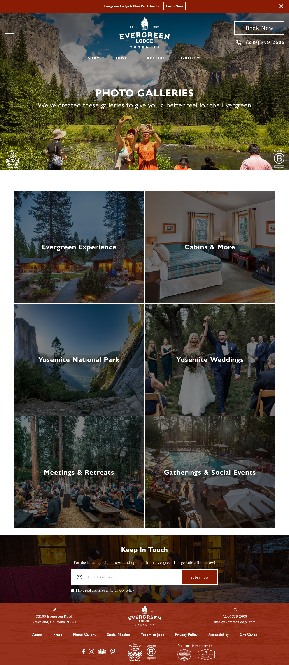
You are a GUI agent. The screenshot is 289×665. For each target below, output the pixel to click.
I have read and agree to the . (105, 590)
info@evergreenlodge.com (235, 622)
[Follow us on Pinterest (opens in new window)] (113, 651)
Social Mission (118, 634)
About (37, 634)
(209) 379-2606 (265, 42)
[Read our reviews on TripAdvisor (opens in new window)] (102, 651)
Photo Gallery (84, 634)
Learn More (174, 6)
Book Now (259, 28)
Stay (94, 58)
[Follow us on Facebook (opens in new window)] (83, 651)
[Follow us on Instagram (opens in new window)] (91, 651)
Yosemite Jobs (152, 634)
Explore (154, 58)
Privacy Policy (186, 634)
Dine (121, 58)
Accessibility (218, 634)
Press (57, 634)
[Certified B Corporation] (279, 159)
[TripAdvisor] (12, 159)
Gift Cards (248, 634)
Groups (191, 58)
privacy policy (124, 590)
